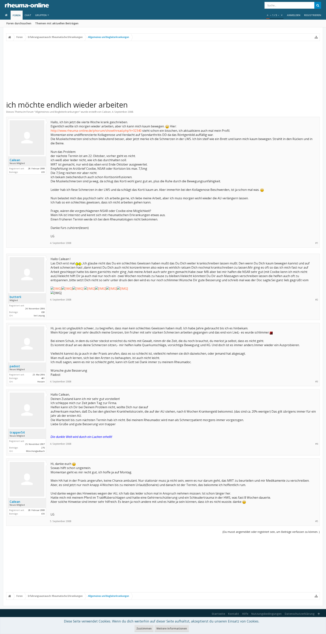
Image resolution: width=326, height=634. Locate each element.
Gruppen (41, 15)
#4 (316, 443)
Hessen (41, 381)
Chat (28, 15)
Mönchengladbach (35, 451)
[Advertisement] (163, 70)
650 (43, 312)
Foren (17, 15)
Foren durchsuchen (18, 23)
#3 (316, 381)
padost (15, 366)
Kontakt (233, 614)
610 (43, 172)
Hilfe (245, 614)
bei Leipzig (39, 315)
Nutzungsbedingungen (266, 614)
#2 (316, 299)
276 (43, 447)
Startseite (218, 614)
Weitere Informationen (171, 628)
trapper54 (17, 432)
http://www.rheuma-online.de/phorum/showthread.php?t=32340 (96, 131)
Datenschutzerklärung (299, 614)
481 (43, 378)
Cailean (106, 111)
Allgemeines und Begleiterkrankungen (57, 111)
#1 (316, 243)
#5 (316, 521)
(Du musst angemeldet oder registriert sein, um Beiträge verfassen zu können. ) (271, 532)
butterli (15, 297)
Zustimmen (144, 628)
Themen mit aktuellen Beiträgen (56, 23)
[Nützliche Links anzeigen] (316, 37)
